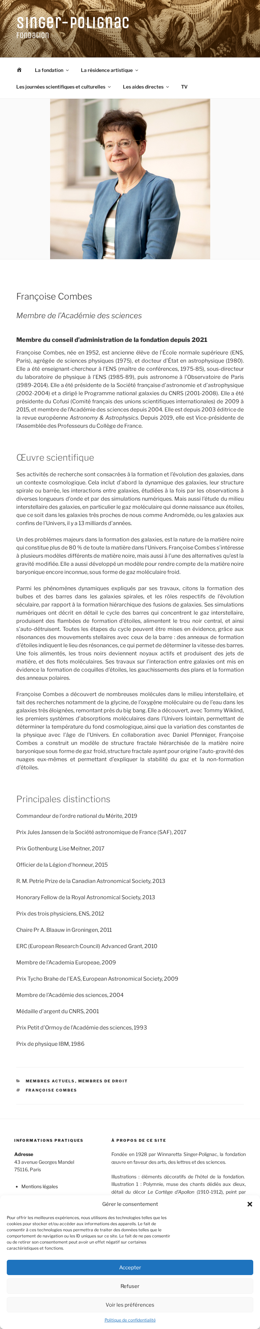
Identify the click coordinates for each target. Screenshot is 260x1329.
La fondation (49, 70)
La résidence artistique (107, 70)
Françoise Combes (52, 1090)
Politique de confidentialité (130, 1320)
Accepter (130, 1268)
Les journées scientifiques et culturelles (60, 87)
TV (184, 87)
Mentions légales (39, 1186)
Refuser (130, 1286)
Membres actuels (50, 1081)
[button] (249, 1204)
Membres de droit (103, 1081)
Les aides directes (143, 87)
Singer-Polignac (73, 22)
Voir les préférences (130, 1305)
